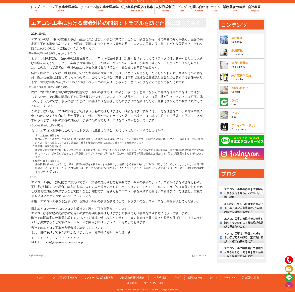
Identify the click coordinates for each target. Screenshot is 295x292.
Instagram (229, 277)
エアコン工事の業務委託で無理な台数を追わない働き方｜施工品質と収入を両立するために (243, 252)
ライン (213, 277)
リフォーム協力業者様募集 (98, 277)
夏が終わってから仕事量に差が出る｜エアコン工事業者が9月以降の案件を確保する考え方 (243, 207)
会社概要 (132, 283)
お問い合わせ (195, 277)
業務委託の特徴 (250, 277)
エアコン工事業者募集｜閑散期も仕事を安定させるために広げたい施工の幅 (243, 193)
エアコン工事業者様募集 (64, 277)
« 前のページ (36, 255)
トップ (39, 277)
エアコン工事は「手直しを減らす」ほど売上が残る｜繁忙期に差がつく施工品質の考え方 (243, 237)
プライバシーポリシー (156, 283)
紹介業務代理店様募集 (132, 277)
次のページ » (199, 255)
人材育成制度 (159, 277)
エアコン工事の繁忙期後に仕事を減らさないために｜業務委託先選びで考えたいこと (243, 222)
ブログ (177, 277)
